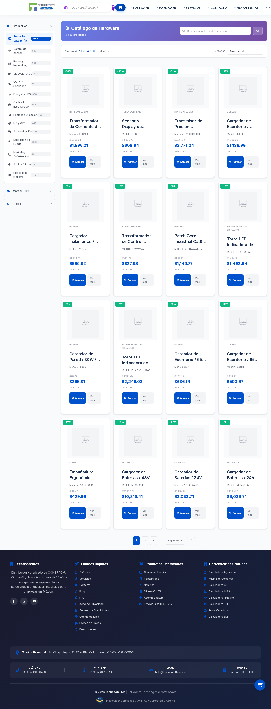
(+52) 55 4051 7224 (100, 672)
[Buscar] (113, 8)
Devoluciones (87, 629)
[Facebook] (14, 601)
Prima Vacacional (219, 610)
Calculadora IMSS (219, 591)
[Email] (34, 601)
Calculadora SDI (218, 616)
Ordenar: (220, 50)
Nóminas (149, 584)
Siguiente (173, 540)
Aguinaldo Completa (221, 578)
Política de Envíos (90, 623)
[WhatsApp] (24, 601)
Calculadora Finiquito (221, 597)
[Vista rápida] (99, 79)
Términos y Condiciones (94, 610)
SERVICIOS (193, 7)
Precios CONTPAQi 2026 (159, 604)
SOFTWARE (141, 7)
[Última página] (191, 540)
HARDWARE (167, 7)
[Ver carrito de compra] (259, 685)
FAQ (81, 597)
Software (85, 572)
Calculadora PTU (219, 604)
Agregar (79, 162)
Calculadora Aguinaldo (222, 572)
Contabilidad (151, 578)
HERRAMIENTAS (247, 7)
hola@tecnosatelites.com (170, 672)
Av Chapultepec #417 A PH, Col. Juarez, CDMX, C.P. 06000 (91, 652)
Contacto (85, 584)
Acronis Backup (153, 597)
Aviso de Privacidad (91, 604)
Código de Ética (89, 616)
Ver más (92, 161)
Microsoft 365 (152, 591)
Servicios (85, 578)
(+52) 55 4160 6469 (34, 672)
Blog (82, 591)
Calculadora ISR (218, 584)
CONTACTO (219, 7)
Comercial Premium (155, 572)
